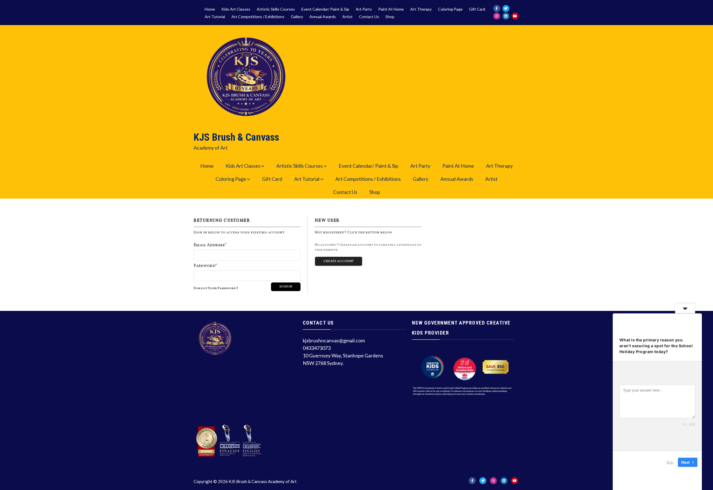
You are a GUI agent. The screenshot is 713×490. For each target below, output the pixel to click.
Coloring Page (450, 9)
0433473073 (317, 348)
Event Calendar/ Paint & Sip (325, 9)
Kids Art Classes (235, 9)
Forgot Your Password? (216, 288)
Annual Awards (322, 17)
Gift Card (477, 9)
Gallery (297, 17)
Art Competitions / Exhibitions (257, 17)
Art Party (364, 9)
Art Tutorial (215, 17)
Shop (389, 17)
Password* (205, 266)
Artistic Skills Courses (276, 9)
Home (210, 9)
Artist (347, 17)
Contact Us (369, 17)
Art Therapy (421, 9)
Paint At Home (391, 9)
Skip (669, 462)
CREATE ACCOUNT (338, 261)
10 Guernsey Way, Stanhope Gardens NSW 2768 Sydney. (343, 359)
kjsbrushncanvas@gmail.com (334, 340)
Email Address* (210, 245)
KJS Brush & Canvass (236, 137)
